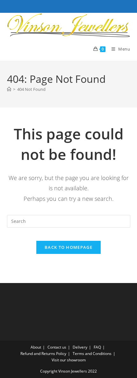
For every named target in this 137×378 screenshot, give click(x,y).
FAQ (97, 347)
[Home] (9, 89)
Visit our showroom (69, 360)
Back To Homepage (68, 247)
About (36, 347)
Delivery (80, 347)
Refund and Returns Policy (43, 353)
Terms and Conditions (92, 353)
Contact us (56, 347)
